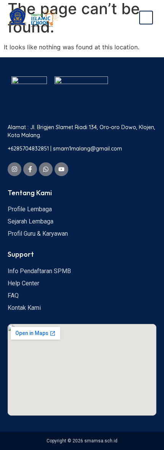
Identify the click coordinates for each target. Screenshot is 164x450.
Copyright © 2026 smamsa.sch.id (82, 441)
